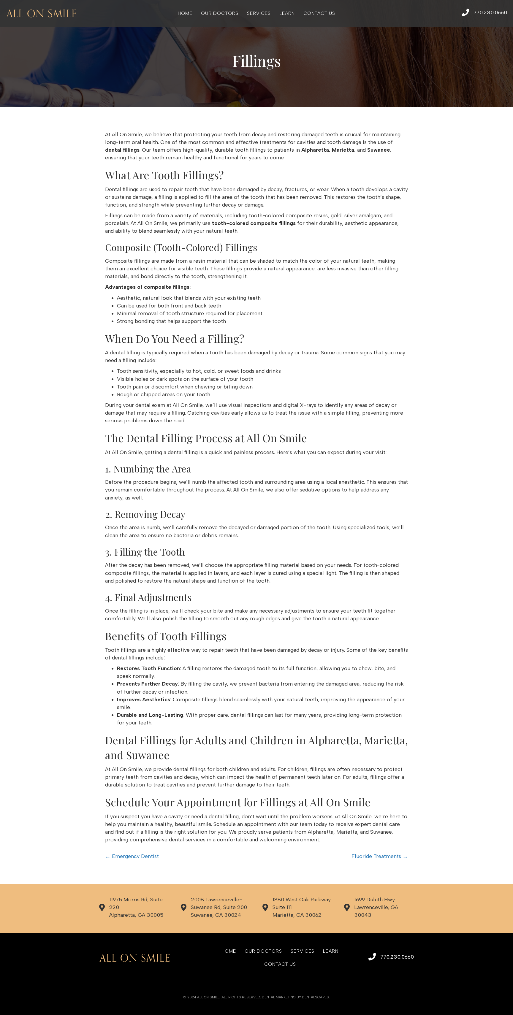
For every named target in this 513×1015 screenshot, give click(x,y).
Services (259, 13)
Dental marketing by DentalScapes (295, 997)
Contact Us (319, 13)
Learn (287, 13)
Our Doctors (219, 13)
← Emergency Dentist (132, 856)
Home (185, 13)
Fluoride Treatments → (380, 856)
